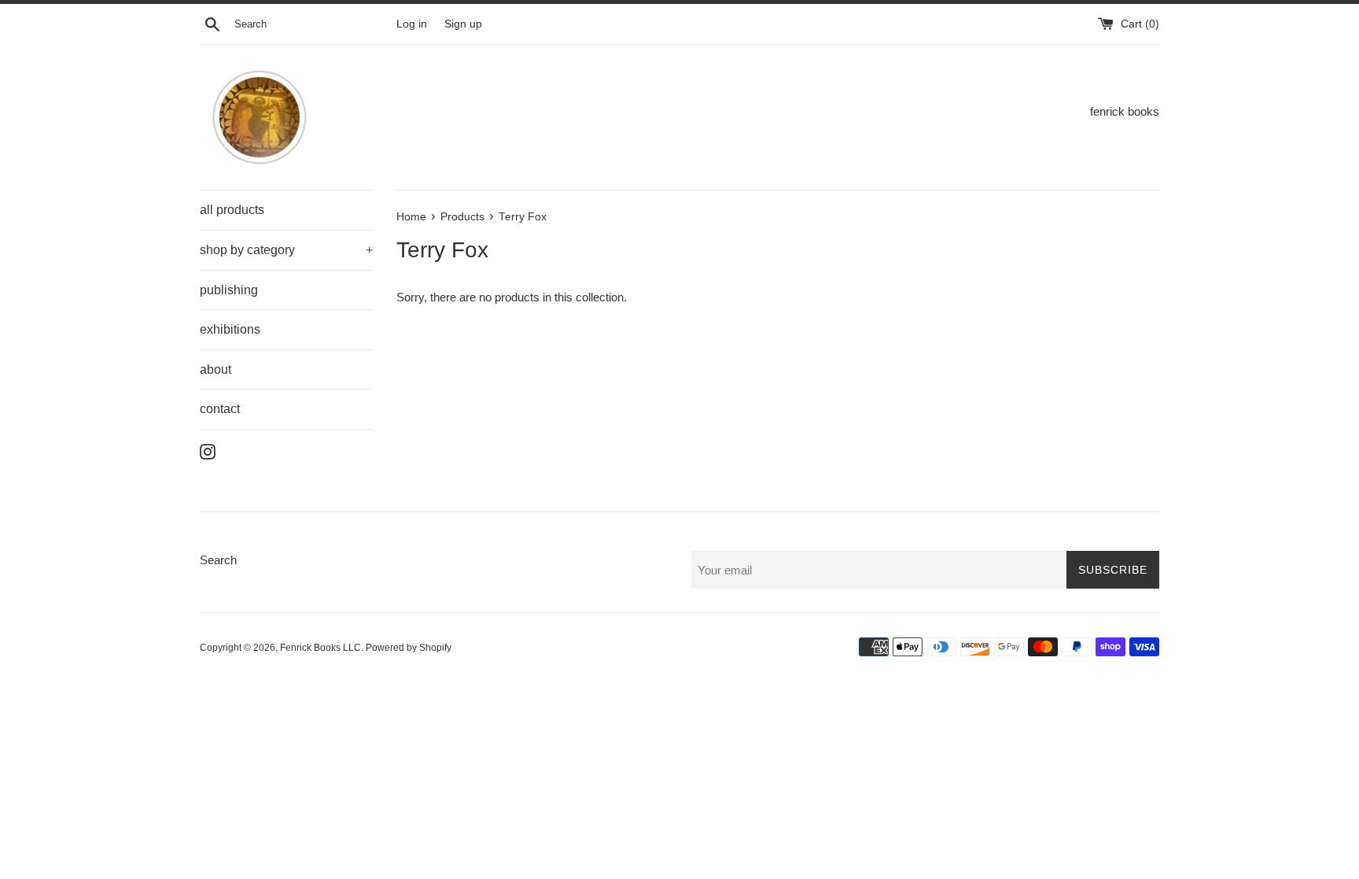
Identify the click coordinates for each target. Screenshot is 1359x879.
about (215, 369)
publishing (229, 290)
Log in (411, 24)
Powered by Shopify (408, 647)
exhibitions (230, 329)
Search (218, 560)
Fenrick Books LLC (320, 647)
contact (220, 408)
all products (232, 209)
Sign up (463, 24)
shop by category (286, 250)
